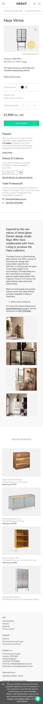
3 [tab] (25, 49)
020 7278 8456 (24, 311)
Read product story (12, 77)
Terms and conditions (11, 644)
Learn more (7, 152)
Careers (5, 623)
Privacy (10, 699)
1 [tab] (18, 49)
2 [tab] (21, 49)
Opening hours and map (12, 641)
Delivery (5, 639)
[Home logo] (21, 3)
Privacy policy (8, 629)
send (21, 172)
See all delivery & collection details (17, 177)
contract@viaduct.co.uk (15, 199)
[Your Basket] (34, 4)
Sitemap (6, 626)
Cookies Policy (24, 699)
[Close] (3, 684)
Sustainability (8, 621)
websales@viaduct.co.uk (16, 308)
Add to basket (21, 123)
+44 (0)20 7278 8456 (14, 203)
